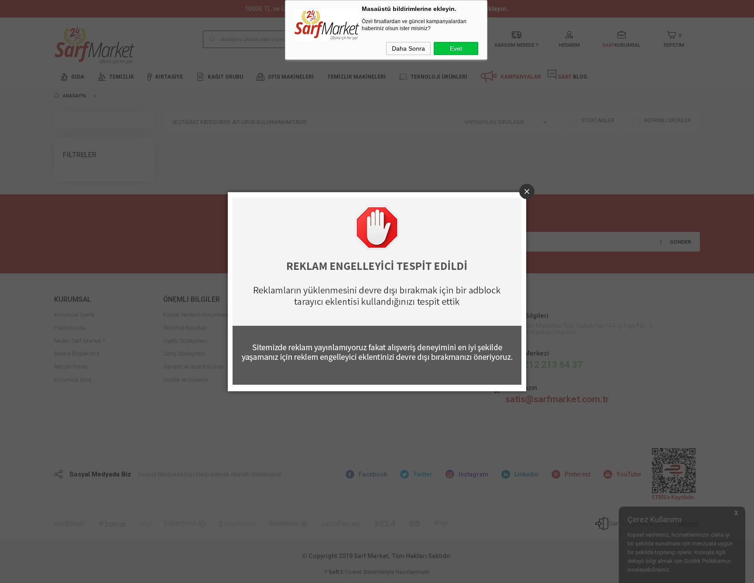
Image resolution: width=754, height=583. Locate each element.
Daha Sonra (408, 48)
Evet (456, 48)
